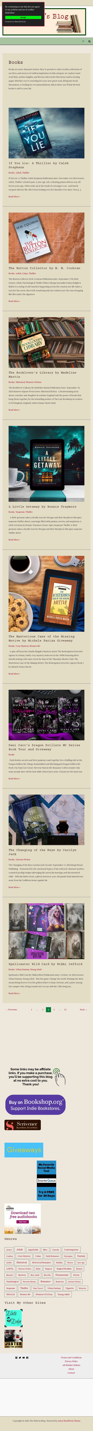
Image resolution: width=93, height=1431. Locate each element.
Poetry (76, 1275)
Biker (45, 1249)
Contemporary (71, 1249)
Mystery (22, 1275)
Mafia (38, 1269)
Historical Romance (41, 1262)
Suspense (20, 511)
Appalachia (33, 1249)
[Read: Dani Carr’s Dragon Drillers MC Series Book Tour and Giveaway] (46, 714)
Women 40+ (35, 646)
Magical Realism (64, 1268)
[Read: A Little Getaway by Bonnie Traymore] (46, 463)
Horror (70, 1262)
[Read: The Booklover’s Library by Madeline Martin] (46, 342)
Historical (20, 382)
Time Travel (38, 1288)
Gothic (9, 1262)
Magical (48, 1269)
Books (11, 172)
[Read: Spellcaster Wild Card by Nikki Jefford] (46, 931)
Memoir (79, 1269)
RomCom (60, 1281)
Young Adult (36, 969)
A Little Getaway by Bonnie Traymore (42, 507)
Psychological (12, 1281)
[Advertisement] (46, 1046)
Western (82, 1288)
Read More (10, 12)
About (71, 1368)
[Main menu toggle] (83, 41)
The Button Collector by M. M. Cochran (44, 268)
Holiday (59, 1262)
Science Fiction (74, 1281)
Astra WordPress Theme (69, 1420)
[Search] (89, 41)
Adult (18, 172)
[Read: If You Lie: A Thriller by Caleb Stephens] (46, 132)
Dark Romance (52, 1256)
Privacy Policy (71, 1361)
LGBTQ (9, 1268)
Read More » (14, 197)
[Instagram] (16, 1358)
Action (9, 1249)
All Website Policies (71, 1365)
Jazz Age (81, 1262)
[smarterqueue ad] (46, 1180)
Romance (46, 1281)
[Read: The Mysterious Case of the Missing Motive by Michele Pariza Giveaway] (46, 593)
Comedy (55, 1249)
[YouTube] (24, 1358)
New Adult (35, 1275)
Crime (25, 273)
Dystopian (68, 1256)
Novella (47, 1275)
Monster (9, 1275)
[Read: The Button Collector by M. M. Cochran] (46, 237)
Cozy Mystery (22, 646)
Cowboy (9, 1256)
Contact (71, 1372)
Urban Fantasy (22, 969)
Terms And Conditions (71, 1357)
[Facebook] (27, 1358)
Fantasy (81, 1256)
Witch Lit (10, 1294)
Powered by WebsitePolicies (15, 22)
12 (65, 1009)
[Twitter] (20, 1358)
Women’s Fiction (33, 382)
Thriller (25, 172)
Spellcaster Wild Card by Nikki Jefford (45, 964)
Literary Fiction (23, 859)
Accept (23, 17)
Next (83, 1009)
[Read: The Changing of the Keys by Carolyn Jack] (46, 819)
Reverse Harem (29, 1281)
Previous (11, 1009)
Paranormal (62, 1274)
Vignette (70, 1288)
